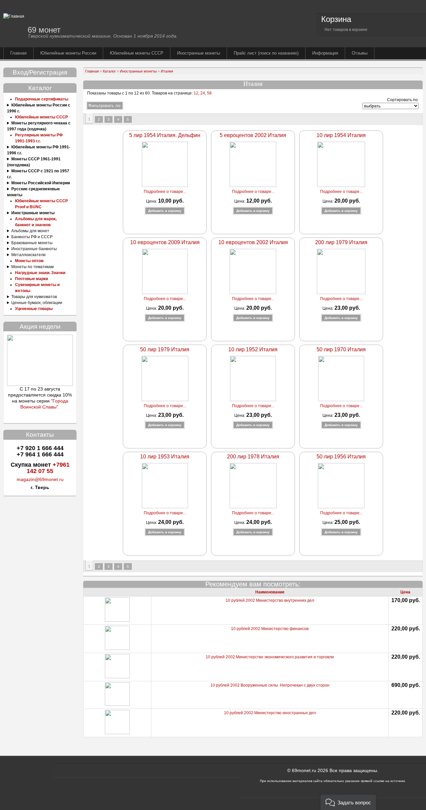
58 (209, 93)
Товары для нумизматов (34, 296)
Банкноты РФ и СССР (32, 237)
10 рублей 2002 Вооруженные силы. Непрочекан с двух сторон (269, 685)
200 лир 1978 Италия (253, 456)
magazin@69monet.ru (40, 479)
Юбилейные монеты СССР (136, 53)
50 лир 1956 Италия (341, 456)
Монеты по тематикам (32, 266)
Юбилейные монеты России (68, 53)
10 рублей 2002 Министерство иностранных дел (270, 713)
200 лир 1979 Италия (341, 242)
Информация (325, 53)
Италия (167, 71)
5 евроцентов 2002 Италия (253, 135)
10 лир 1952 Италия (253, 349)
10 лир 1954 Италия (341, 135)
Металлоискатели (28, 254)
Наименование (270, 592)
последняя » (146, 119)
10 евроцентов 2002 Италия (253, 242)
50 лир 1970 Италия (341, 349)
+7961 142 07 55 (48, 467)
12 (195, 93)
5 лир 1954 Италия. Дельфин (164, 135)
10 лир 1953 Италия (164, 456)
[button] (348, 802)
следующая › (137, 119)
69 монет (44, 29)
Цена (405, 592)
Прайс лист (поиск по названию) (266, 53)
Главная (18, 53)
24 (202, 93)
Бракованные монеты (32, 243)
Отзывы (359, 53)
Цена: (152, 201)
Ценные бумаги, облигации (36, 302)
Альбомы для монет (30, 231)
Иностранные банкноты (34, 248)
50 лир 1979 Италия (164, 349)
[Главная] (13, 16)
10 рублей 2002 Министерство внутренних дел (270, 600)
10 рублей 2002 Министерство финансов (270, 628)
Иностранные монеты (198, 53)
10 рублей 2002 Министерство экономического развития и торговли (270, 657)
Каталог (109, 71)
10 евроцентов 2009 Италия (165, 242)
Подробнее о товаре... (165, 191)
